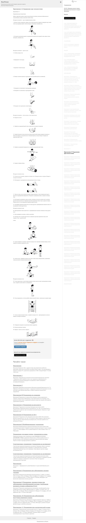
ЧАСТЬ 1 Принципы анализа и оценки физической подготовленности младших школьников (72, 10)
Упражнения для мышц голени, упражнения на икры (30, 434)
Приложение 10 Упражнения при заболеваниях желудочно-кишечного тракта (28, 496)
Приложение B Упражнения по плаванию (26, 395)
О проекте (29, 518)
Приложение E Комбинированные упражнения (28, 424)
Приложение (17, 366)
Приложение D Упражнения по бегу (25, 415)
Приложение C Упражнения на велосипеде (27, 405)
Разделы (34, 518)
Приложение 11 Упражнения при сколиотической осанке (31, 507)
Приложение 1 (18, 375)
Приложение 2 (18, 385)
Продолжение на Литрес (70, 18)
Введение (66, 14)
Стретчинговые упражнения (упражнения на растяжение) (32, 444)
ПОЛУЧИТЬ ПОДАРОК (20, 346)
